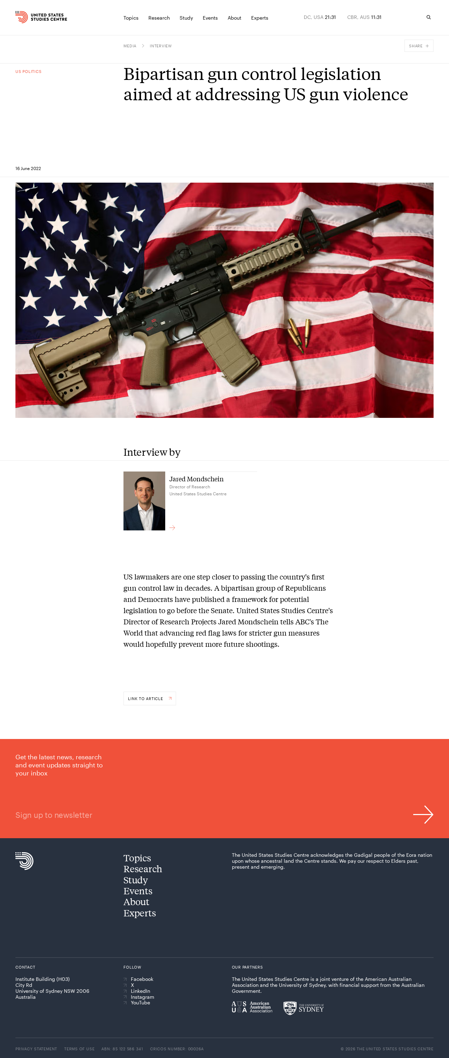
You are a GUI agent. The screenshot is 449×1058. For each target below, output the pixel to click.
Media (129, 45)
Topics (137, 857)
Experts (139, 912)
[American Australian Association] (252, 1006)
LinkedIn (140, 991)
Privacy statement (36, 1048)
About (136, 901)
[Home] (26, 17)
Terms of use (79, 1048)
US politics (28, 71)
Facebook (142, 979)
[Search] (429, 17)
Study (135, 880)
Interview (161, 45)
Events (137, 890)
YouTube (140, 1002)
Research (142, 868)
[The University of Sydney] (303, 1008)
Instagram (142, 997)
